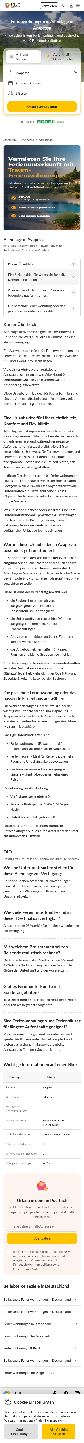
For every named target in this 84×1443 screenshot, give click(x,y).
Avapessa (27, 139)
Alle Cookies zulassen (59, 1431)
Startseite (10, 139)
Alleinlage (46, 139)
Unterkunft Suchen (42, 106)
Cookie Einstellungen (21, 1431)
